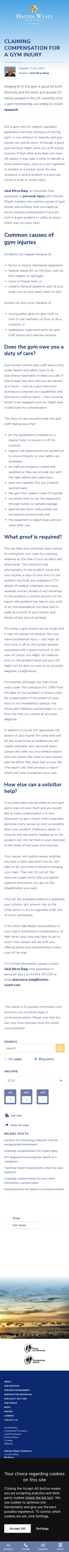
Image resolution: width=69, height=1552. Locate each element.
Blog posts (46, 1059)
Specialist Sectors (15, 1398)
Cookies (8, 1440)
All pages (15, 1059)
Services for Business (17, 1390)
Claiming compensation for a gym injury (31, 1151)
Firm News (19, 1225)
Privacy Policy (11, 1437)
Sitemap (8, 1443)
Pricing (8, 1411)
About (8, 1381)
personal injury (34, 196)
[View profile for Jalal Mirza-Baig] (10, 72)
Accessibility (10, 1427)
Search (10, 1042)
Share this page (20, 1125)
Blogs (16, 1218)
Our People (10, 1403)
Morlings (9, 1457)
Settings (42, 1528)
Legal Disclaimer (13, 1434)
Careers (9, 1415)
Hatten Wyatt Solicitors (18, 1451)
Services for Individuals (18, 1394)
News (7, 1407)
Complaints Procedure (16, 1430)
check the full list (39, 1498)
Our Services (11, 1386)
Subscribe (16, 1115)
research (11, 109)
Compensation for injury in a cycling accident (34, 1189)
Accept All (17, 1528)
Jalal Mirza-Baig (39, 73)
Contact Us (11, 1420)
